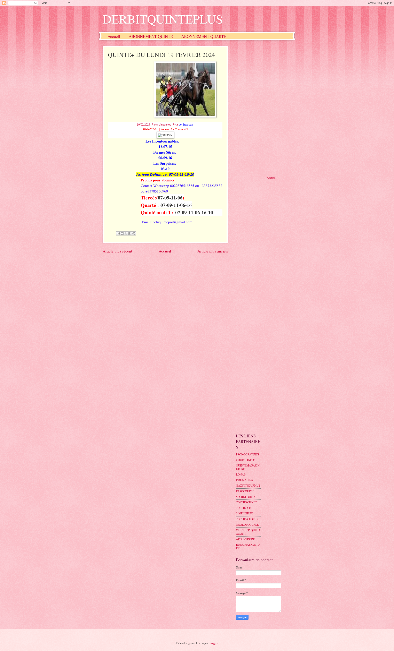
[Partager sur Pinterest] (134, 233)
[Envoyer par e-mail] (118, 233)
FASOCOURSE (245, 491)
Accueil (114, 36)
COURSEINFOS (245, 460)
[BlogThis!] (122, 233)
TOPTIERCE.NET (246, 502)
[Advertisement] (263, 107)
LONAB (241, 474)
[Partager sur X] (126, 233)
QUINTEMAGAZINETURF (248, 467)
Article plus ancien (212, 251)
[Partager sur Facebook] (130, 233)
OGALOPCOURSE (247, 524)
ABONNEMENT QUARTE (203, 36)
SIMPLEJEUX (244, 513)
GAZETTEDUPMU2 (248, 485)
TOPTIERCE (243, 508)
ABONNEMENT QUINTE (151, 36)
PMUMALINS (244, 480)
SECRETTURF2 (245, 497)
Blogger (213, 643)
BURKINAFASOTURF (248, 546)
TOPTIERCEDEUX (247, 519)
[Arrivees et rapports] (165, 135)
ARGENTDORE (245, 539)
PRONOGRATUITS (247, 454)
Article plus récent (117, 251)
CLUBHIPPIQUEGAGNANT (248, 532)
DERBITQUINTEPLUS (163, 19)
